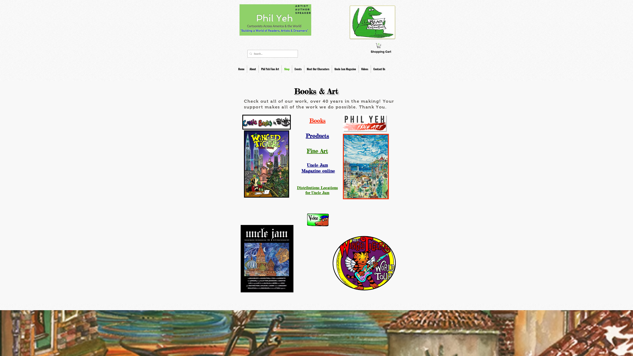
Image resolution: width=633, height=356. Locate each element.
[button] (252, 69)
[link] (379, 45)
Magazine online (318, 170)
